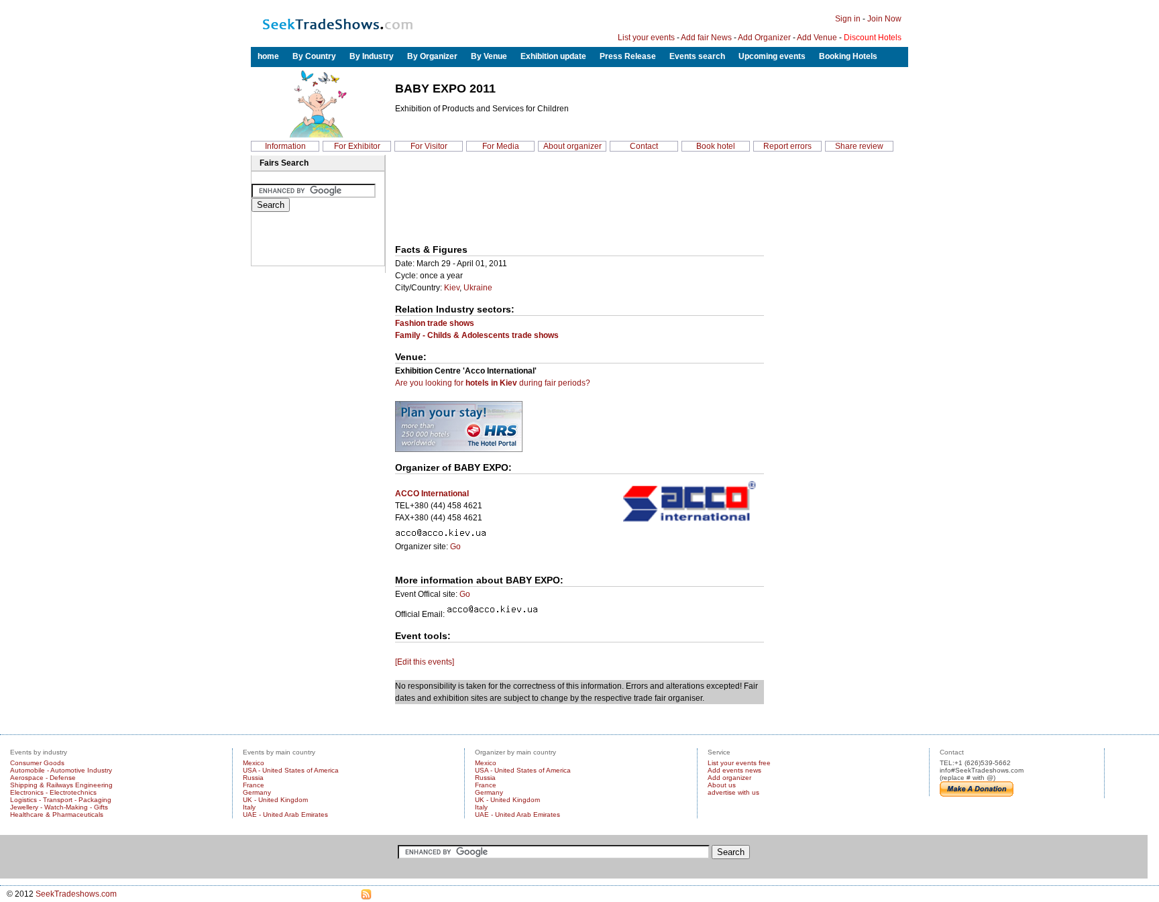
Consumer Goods (37, 763)
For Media (500, 146)
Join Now (884, 18)
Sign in (848, 18)
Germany (257, 792)
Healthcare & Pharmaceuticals (56, 814)
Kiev (451, 287)
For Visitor (428, 146)
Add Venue (817, 37)
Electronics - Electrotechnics (53, 792)
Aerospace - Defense (43, 777)
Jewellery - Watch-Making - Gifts (59, 807)
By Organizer (432, 56)
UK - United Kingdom (275, 799)
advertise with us (733, 792)
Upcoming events (772, 56)
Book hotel (715, 146)
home (268, 56)
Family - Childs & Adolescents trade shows (477, 335)
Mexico (253, 763)
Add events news (734, 770)
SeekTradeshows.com (76, 894)
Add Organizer (764, 37)
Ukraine (477, 287)
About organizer (572, 146)
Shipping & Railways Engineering (61, 785)
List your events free (739, 763)
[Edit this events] (424, 662)
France (253, 785)
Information (285, 146)
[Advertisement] (457, 200)
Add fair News (706, 37)
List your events (646, 37)
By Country (314, 56)
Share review (859, 146)
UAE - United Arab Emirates (285, 814)
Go (455, 546)
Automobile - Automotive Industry (61, 770)
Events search (697, 56)
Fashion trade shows (434, 323)
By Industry (371, 56)
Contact (644, 146)
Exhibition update (553, 56)
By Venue (489, 56)
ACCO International (432, 493)
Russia (253, 777)
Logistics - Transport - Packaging (60, 799)
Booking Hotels (848, 56)
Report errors (787, 146)
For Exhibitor (357, 146)
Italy (249, 807)
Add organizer (729, 777)
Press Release (628, 56)
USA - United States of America (291, 770)
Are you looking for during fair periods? (492, 383)
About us (722, 785)
